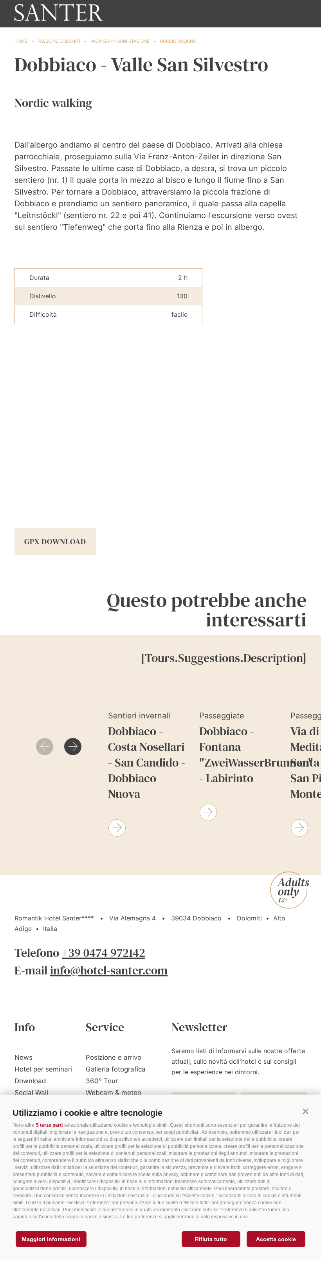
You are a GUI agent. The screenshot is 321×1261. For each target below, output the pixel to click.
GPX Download (55, 541)
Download (30, 1081)
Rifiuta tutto (211, 1239)
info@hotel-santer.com (109, 970)
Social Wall (31, 1093)
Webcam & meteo (113, 1093)
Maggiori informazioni (51, 1239)
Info (24, 1027)
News (23, 1057)
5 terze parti (49, 1125)
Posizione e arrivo (113, 1057)
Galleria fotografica (116, 1069)
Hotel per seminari (43, 1069)
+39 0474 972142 (103, 953)
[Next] (72, 746)
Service (105, 1027)
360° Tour (102, 1081)
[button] (305, 1111)
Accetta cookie (276, 1239)
